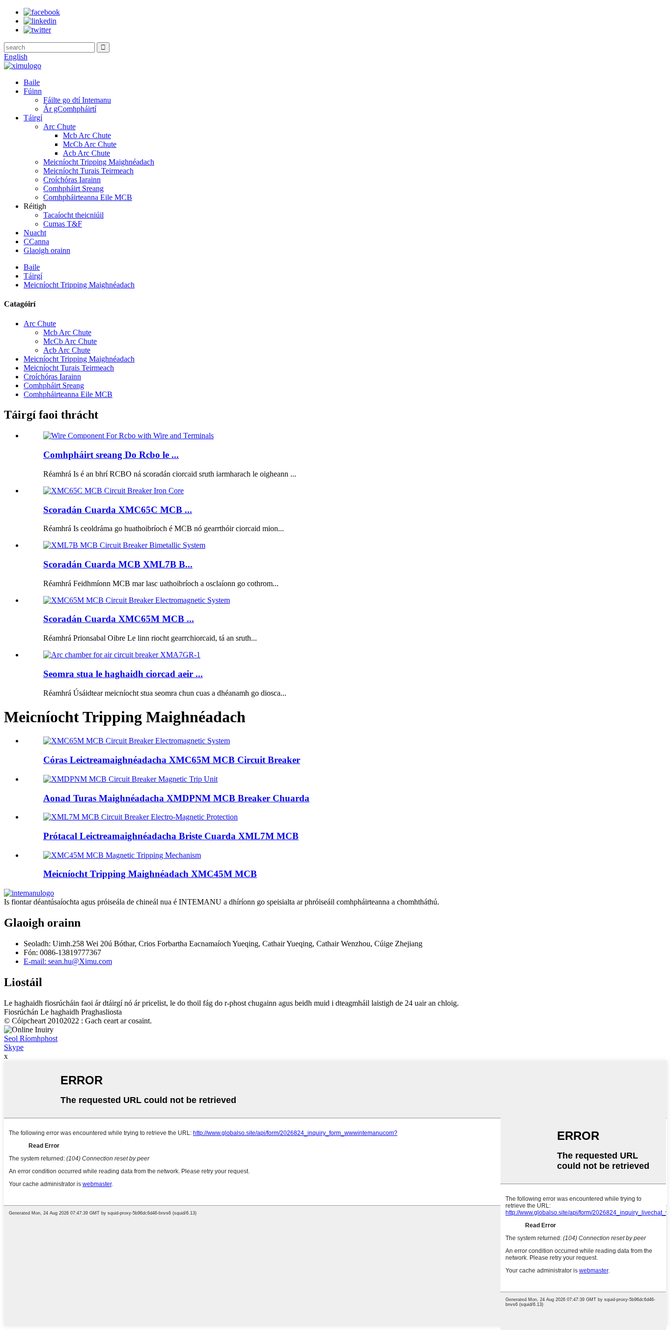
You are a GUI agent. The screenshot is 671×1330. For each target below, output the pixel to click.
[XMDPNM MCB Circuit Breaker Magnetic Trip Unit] (130, 779)
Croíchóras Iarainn (72, 179)
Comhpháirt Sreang (73, 188)
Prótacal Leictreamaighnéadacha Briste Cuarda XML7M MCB (171, 836)
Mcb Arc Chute (87, 135)
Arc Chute (59, 126)
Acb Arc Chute (86, 153)
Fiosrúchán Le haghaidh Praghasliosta (63, 1012)
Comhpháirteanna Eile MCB (87, 197)
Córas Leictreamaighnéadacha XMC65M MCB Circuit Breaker (171, 760)
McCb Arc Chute (89, 144)
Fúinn (33, 91)
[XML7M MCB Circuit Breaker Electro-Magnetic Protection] (140, 817)
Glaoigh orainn (47, 250)
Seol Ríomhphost (30, 1038)
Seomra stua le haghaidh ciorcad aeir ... (123, 674)
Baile (32, 82)
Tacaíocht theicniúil (73, 215)
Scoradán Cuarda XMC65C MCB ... (117, 510)
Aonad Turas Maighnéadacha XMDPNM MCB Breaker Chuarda (176, 798)
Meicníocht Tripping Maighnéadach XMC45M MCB (150, 874)
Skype (14, 1047)
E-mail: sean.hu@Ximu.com (68, 961)
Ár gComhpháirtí (69, 109)
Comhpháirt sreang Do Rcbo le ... (111, 455)
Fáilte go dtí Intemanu (77, 100)
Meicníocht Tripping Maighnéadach (98, 162)
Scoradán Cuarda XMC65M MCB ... (118, 619)
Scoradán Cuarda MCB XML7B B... (118, 564)
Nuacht (35, 232)
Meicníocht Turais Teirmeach (88, 171)
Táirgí (33, 117)
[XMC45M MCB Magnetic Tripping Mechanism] (122, 855)
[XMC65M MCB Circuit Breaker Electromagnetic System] (136, 740)
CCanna (36, 241)
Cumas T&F (62, 224)
